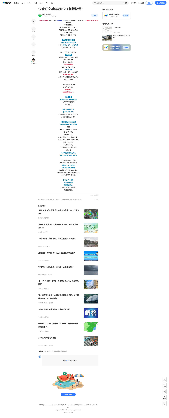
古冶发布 (40, 302)
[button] (125, 15)
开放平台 (65, 405)
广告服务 (70, 405)
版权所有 (70, 412)
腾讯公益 (81, 405)
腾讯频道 (92, 405)
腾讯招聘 (76, 405)
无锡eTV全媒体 (42, 274)
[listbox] (68, 275)
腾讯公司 (66, 412)
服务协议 (54, 405)
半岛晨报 (40, 317)
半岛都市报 (41, 246)
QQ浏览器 (86, 405)
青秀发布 (40, 260)
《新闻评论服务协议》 (62, 351)
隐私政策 (60, 405)
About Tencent (47, 405)
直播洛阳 (40, 331)
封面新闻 (40, 218)
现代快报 (40, 288)
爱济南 (40, 232)
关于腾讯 (41, 405)
